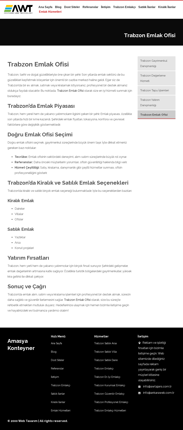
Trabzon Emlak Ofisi (70, 90)
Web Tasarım (28, 421)
